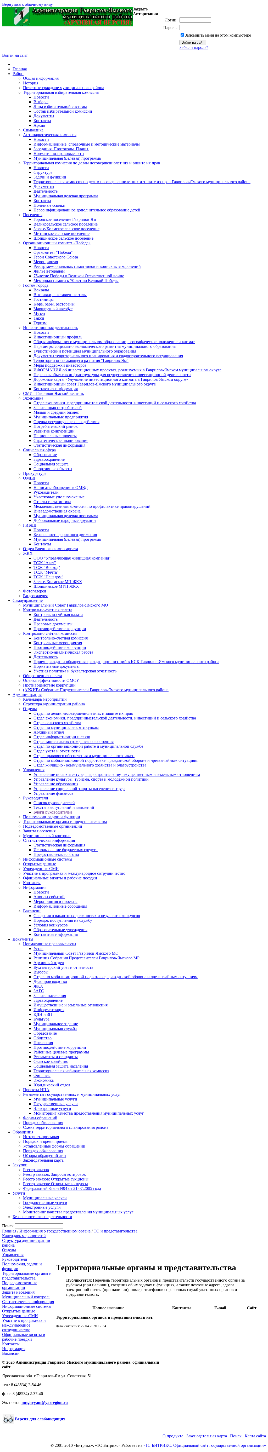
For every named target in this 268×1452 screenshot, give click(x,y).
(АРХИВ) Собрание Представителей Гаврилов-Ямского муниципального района (96, 690)
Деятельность (46, 191)
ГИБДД (29, 525)
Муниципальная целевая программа (66, 196)
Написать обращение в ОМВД (61, 487)
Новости (41, 97)
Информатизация (49, 1009)
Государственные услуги (56, 1104)
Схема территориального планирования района (65, 1127)
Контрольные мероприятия (58, 643)
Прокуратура (34, 473)
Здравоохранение (49, 459)
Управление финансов (54, 793)
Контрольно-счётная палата (58, 614)
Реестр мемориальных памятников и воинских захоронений (87, 266)
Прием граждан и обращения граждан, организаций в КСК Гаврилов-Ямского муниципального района (126, 661)
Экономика (33, 398)
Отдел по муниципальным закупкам (66, 727)
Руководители (46, 492)
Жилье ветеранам (49, 271)
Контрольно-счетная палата (47, 610)
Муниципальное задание (56, 1024)
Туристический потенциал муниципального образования (85, 351)
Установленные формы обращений (54, 1146)
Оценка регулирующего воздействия (66, 421)
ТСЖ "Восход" (47, 567)
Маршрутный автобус (53, 309)
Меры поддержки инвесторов (60, 365)
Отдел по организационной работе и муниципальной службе (88, 746)
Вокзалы (41, 290)
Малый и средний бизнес (56, 412)
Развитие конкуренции (54, 431)
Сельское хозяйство (51, 1061)
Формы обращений (40, 1118)
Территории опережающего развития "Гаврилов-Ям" (81, 360)
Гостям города (35, 285)
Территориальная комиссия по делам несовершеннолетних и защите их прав (91, 163)
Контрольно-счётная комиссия (50, 633)
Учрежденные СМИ (41, 868)
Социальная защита (51, 464)
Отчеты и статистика (52, 501)
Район (18, 73)
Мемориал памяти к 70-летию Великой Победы (76, 280)
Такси (39, 318)
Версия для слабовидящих (40, 1419)
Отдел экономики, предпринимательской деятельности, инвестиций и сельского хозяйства (115, 403)
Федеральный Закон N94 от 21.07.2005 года (62, 1188)
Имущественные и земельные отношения (71, 1005)
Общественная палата (42, 675)
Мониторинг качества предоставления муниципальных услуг (89, 1113)
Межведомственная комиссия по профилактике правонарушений (92, 506)
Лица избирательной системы (60, 106)
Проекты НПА (36, 1089)
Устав (38, 948)
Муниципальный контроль (47, 835)
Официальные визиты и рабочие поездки (60, 878)
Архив (39, 125)
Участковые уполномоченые (59, 497)
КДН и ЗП (43, 1014)
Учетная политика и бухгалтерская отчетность (75, 671)
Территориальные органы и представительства (65, 821)
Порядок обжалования (43, 1122)
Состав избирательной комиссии (63, 111)
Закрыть (140, 9)
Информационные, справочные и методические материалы (87, 144)
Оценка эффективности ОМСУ (51, 680)
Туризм (40, 323)
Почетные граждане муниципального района (63, 87)
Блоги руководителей (53, 812)
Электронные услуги (52, 1108)
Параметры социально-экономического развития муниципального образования (105, 346)
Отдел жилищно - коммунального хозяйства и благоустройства (90, 765)
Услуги (19, 1193)
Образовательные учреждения (60, 929)
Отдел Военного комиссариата (50, 548)
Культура (41, 1019)
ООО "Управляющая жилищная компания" (72, 558)
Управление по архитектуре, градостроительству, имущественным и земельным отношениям (117, 774)
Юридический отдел (52, 1085)
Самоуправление (28, 600)
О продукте (173, 1436)
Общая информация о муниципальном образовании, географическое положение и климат (114, 341)
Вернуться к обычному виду (27, 4)
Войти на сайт (15, 55)
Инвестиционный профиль (58, 337)
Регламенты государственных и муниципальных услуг (72, 1094)
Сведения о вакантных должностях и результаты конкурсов (87, 915)
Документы (44, 116)
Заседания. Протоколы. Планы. (61, 149)
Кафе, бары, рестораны (54, 304)
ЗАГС (39, 991)
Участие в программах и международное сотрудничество (74, 873)
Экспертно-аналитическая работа (63, 652)
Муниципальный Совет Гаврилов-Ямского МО (65, 605)
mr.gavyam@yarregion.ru (44, 1402)
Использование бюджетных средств (66, 850)
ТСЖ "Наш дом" (48, 577)
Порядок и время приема (45, 1141)
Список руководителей (54, 802)
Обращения (23, 1132)
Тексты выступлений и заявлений (64, 807)
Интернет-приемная (41, 1136)
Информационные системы (47, 859)
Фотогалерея (34, 591)
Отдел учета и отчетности (57, 751)
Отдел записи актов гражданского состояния (74, 741)
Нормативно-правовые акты (59, 153)
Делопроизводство (50, 981)
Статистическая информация (59, 445)
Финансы (42, 1075)
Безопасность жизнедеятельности (42, 1216)
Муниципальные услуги (55, 1099)
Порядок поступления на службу (63, 920)
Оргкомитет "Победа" (53, 252)
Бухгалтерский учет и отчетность (63, 967)
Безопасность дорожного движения (65, 534)
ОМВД (29, 478)
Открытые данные (39, 864)
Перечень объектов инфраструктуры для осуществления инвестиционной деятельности (112, 374)
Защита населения (39, 831)
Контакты (42, 120)
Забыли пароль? (194, 47)
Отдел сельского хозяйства (57, 723)
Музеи (39, 313)
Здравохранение (48, 1000)
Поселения (32, 214)
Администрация (27, 694)
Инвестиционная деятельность (50, 327)
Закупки (20, 1165)
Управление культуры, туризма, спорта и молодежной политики (91, 779)
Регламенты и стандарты (56, 1057)
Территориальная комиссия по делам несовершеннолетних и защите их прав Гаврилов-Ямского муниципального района (142, 182)
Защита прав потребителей (58, 407)
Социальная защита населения (61, 1066)
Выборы (41, 102)
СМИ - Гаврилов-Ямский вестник (53, 393)
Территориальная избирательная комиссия (61, 92)
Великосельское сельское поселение (66, 224)
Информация (34, 887)
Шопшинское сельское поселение (63, 238)
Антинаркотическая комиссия (49, 134)
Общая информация (41, 78)
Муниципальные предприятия (61, 417)
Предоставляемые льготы (56, 854)
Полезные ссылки (49, 205)
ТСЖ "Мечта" (46, 572)
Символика (33, 130)
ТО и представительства (115, 1231)
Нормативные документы (57, 666)
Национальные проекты (55, 436)
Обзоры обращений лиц (44, 1155)
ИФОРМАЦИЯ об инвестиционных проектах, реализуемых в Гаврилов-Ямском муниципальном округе (127, 370)
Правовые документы (53, 624)
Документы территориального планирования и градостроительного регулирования (108, 356)
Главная (20, 69)
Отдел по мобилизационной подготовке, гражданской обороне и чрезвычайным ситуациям (116, 760)
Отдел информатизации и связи (62, 737)
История (30, 83)
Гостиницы (44, 299)
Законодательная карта (43, 1160)
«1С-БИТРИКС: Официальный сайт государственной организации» (204, 1445)
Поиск (236, 1436)
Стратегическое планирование (61, 440)
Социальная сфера (39, 450)
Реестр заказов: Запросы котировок (54, 1174)
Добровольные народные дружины (65, 520)
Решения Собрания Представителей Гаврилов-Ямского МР (86, 958)
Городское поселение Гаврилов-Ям (65, 219)
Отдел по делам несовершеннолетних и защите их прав (83, 713)
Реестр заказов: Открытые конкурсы (55, 1184)
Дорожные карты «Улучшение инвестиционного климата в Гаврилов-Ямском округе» (111, 379)
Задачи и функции (50, 177)
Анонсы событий (49, 897)
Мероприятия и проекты (55, 901)
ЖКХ (28, 553)
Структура (43, 172)
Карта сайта (255, 1436)
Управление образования (56, 784)
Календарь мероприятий (45, 699)
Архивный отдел (49, 732)
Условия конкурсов (51, 925)
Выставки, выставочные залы (60, 294)
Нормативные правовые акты (49, 944)
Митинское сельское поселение (62, 233)
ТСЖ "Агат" (45, 563)
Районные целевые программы (61, 1052)
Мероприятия (46, 262)
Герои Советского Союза (56, 257)
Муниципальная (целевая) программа (67, 158)
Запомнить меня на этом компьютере (218, 35)
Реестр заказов (36, 1169)
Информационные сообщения (60, 906)
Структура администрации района (54, 704)
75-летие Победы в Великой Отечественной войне (79, 276)
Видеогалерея (35, 596)
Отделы (30, 708)
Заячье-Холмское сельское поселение (66, 229)
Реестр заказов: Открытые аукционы (55, 1179)
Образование (45, 454)
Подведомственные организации (52, 826)
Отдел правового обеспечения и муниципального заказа (84, 755)
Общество (43, 1038)
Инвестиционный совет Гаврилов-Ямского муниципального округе (95, 384)
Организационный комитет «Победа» (57, 243)
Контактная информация (56, 389)
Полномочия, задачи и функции (51, 817)
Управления (33, 770)
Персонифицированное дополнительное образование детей (87, 210)
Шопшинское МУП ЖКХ (56, 586)
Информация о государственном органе (55, 1231)
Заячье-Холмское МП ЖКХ (58, 581)
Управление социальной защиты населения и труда (79, 788)
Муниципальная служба (55, 1028)
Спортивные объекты (53, 468)
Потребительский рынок (56, 426)
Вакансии (32, 911)
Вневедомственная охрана (57, 511)
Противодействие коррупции (60, 628)
